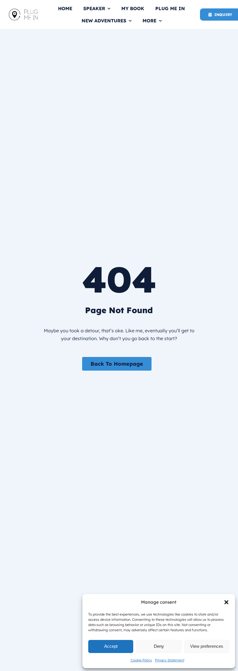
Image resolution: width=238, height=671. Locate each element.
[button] (226, 602)
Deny (159, 646)
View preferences (206, 646)
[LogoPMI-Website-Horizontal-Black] (23, 11)
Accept (111, 646)
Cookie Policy (141, 660)
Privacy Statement (169, 660)
